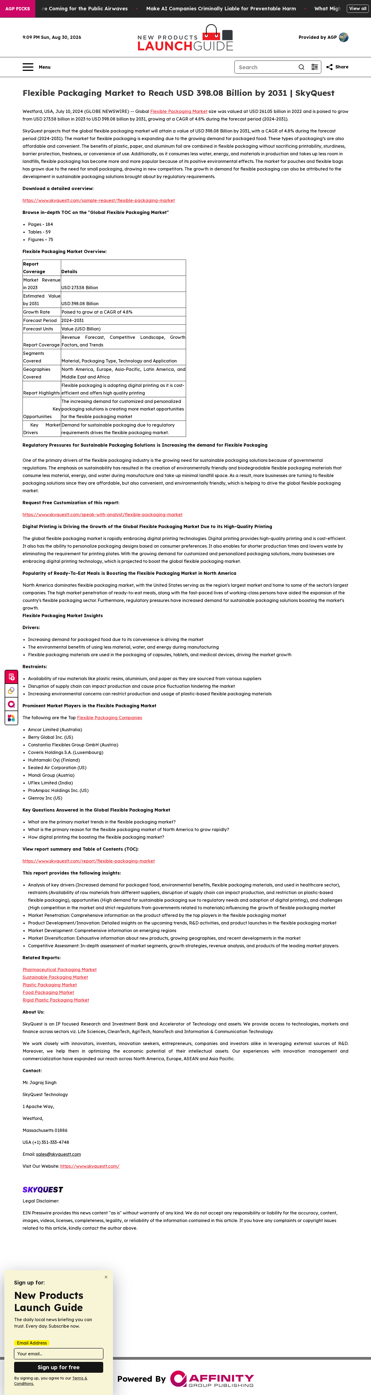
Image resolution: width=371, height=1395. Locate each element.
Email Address (32, 1343)
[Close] (106, 1277)
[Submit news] (11, 677)
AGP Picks (17, 8)
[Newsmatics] (11, 718)
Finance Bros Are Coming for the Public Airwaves (66, 8)
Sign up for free (59, 1367)
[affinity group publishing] (11, 704)
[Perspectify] (11, 690)
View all (357, 8)
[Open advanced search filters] (314, 67)
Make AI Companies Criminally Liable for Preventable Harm (221, 8)
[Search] (301, 67)
